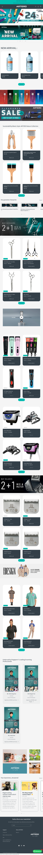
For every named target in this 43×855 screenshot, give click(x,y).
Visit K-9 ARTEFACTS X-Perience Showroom (7, 840)
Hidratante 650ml (5, 75)
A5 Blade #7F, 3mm (27, 519)
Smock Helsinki (27, 608)
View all (21, 84)
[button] (2, 6)
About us (17, 832)
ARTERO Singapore (8, 852)
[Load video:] (21, 317)
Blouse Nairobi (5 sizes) (8, 641)
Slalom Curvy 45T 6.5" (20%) (9, 294)
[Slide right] (24, 81)
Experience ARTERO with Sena (11, 741)
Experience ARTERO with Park (11, 700)
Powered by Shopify (14, 852)
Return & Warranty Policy (7, 835)
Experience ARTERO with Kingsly (31, 700)
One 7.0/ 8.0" (26, 294)
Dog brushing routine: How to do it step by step (9, 794)
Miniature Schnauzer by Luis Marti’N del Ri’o (28, 210)
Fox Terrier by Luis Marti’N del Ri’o (9, 209)
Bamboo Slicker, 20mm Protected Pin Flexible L (11, 186)
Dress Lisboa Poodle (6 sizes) (9, 608)
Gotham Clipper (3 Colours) (9, 358)
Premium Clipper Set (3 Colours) (30, 358)
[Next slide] (22, 41)
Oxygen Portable (27, 430)
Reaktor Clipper (27, 391)
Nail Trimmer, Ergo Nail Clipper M (10, 152)
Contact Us (5, 832)
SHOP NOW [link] (21, 16)
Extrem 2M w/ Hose (7, 430)
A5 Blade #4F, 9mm (27, 551)
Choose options (31, 266)
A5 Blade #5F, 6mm (7, 551)
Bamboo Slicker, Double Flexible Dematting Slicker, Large (30, 153)
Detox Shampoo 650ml (26, 75)
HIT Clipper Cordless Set (8, 391)
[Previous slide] (17, 41)
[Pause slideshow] (25, 41)
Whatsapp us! (38, 851)
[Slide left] (19, 81)
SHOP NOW (21, 33)
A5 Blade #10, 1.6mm (8, 519)
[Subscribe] (30, 825)
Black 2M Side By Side (8, 463)
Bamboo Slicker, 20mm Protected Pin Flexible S (31, 186)
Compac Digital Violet (28, 463)
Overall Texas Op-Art (28, 641)
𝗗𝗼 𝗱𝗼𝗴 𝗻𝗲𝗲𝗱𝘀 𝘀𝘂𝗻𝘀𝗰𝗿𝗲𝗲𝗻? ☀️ (27, 793)
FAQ (3, 837)
